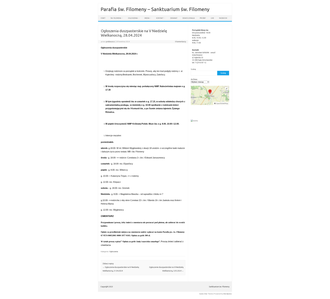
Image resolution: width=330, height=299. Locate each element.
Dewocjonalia (189, 18)
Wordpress (227, 294)
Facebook (223, 18)
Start (103, 18)
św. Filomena (116, 18)
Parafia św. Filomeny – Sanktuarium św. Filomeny (155, 9)
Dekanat (173, 18)
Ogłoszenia (133, 18)
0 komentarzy (180, 42)
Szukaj (193, 69)
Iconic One (203, 294)
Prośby (203, 18)
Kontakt (159, 18)
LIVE (212, 18)
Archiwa (194, 79)
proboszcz (110, 42)
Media (147, 18)
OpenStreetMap (222, 103)
